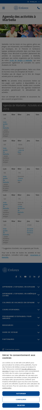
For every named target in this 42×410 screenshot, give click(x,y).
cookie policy (6, 388)
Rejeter (21, 405)
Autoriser (21, 394)
